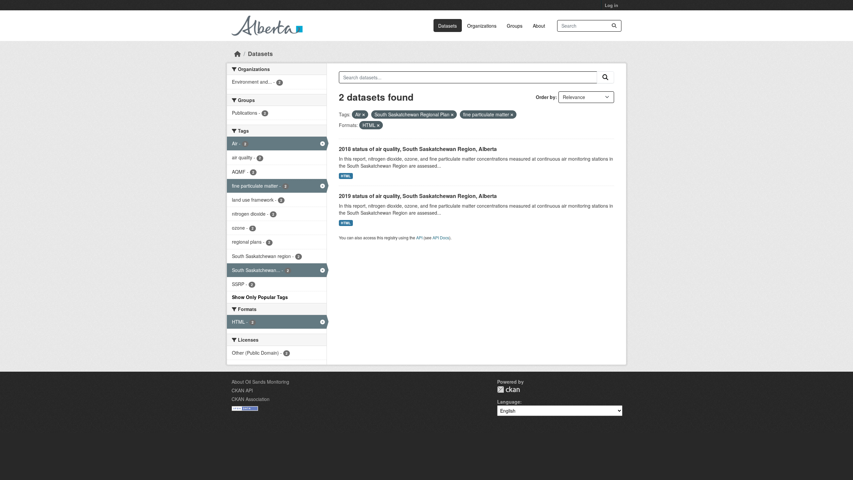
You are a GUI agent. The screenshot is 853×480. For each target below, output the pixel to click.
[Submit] (614, 26)
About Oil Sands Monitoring (260, 381)
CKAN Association (251, 399)
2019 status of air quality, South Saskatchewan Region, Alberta (418, 196)
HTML (346, 175)
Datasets (447, 25)
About (539, 25)
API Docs (440, 237)
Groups (514, 25)
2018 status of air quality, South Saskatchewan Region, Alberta (418, 149)
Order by (545, 97)
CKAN (508, 389)
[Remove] (363, 114)
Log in (611, 5)
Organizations (481, 25)
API (419, 237)
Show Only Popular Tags (260, 297)
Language (508, 401)
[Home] (237, 53)
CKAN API (242, 390)
